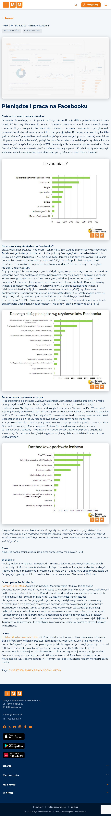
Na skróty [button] (9, 784)
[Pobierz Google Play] (14, 746)
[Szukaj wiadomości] (76, 5)
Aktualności (11, 30)
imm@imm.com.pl (13, 714)
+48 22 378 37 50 (13, 719)
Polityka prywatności (57, 807)
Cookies (74, 807)
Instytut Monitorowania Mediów (20, 637)
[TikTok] (25, 727)
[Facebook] (4, 727)
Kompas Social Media (14, 586)
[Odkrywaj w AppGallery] (14, 755)
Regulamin (38, 807)
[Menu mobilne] (106, 5)
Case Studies (32, 30)
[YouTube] (30, 727)
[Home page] (12, 4)
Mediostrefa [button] (11, 775)
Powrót (9, 18)
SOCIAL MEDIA (52, 670)
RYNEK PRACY (33, 670)
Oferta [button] (7, 765)
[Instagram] (19, 727)
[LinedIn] (14, 727)
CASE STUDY (16, 670)
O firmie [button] (8, 792)
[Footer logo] (13, 694)
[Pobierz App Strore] (14, 736)
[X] (9, 727)
